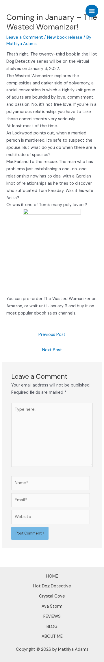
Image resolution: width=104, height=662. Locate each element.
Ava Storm (52, 606)
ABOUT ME (52, 636)
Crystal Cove (52, 596)
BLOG (52, 626)
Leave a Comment (24, 37)
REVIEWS (52, 616)
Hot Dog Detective (52, 586)
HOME (52, 576)
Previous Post (52, 334)
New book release (64, 37)
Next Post (52, 350)
